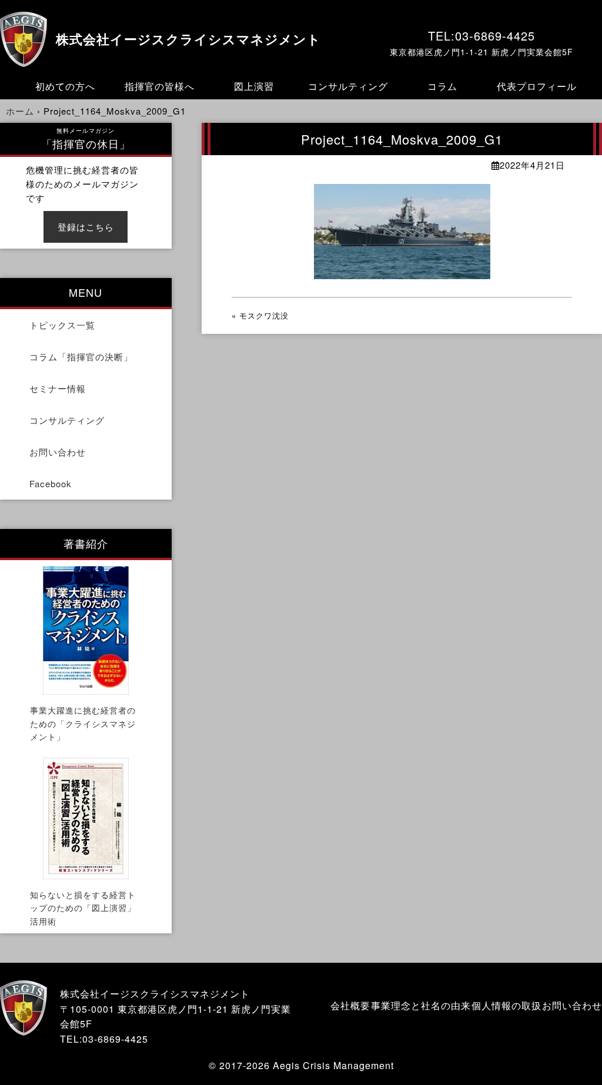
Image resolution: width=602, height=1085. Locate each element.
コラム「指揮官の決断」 (81, 356)
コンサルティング (348, 86)
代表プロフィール (537, 86)
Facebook (50, 483)
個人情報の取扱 (506, 1005)
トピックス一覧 (62, 325)
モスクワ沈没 (264, 315)
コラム (442, 86)
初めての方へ (65, 86)
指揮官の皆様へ (160, 86)
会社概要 (350, 1005)
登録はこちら (86, 226)
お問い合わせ (57, 452)
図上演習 (254, 86)
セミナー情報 (57, 388)
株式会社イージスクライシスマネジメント (188, 39)
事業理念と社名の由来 (421, 1005)
